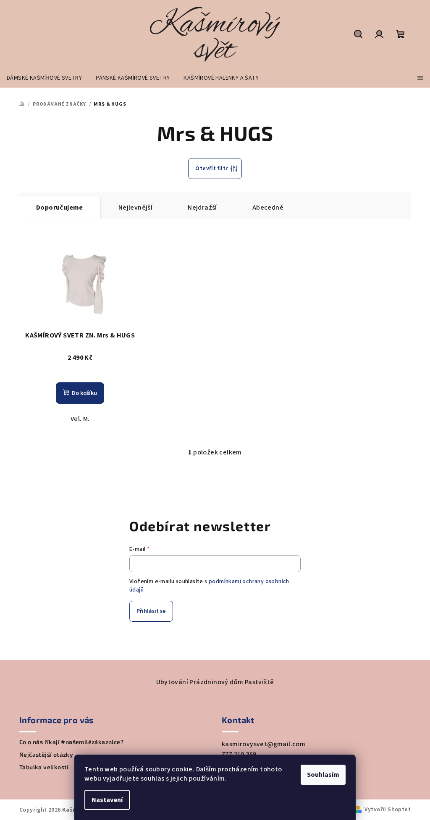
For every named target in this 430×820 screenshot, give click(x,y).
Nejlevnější (135, 207)
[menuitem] (44, 78)
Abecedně (267, 207)
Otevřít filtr (211, 168)
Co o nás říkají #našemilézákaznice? (71, 742)
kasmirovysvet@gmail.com (263, 744)
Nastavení (107, 799)
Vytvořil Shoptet (387, 809)
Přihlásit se (151, 611)
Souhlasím (323, 774)
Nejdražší (202, 207)
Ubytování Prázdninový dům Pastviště (215, 682)
